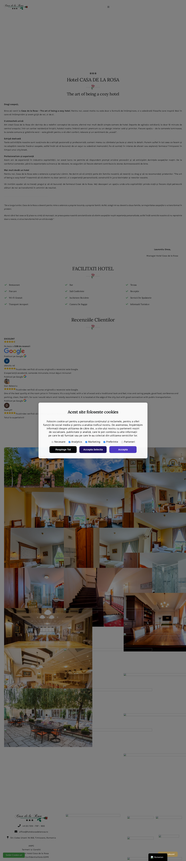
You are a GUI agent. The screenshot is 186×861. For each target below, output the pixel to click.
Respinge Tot (63, 449)
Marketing (94, 441)
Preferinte (112, 441)
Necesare (59, 441)
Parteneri (129, 441)
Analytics (76, 441)
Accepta (123, 449)
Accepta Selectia (93, 449)
